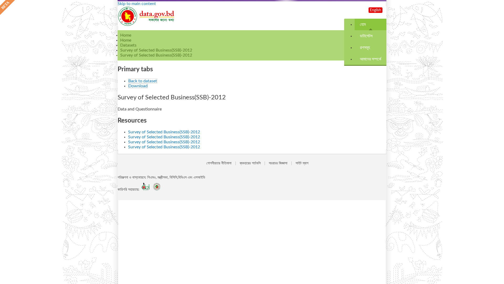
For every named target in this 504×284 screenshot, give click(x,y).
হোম (363, 24)
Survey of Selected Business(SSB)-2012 (156, 50)
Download (138, 86)
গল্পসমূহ (365, 47)
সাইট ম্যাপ (302, 163)
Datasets (128, 45)
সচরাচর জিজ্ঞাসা (278, 163)
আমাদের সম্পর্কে (370, 59)
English (375, 10)
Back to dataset (142, 81)
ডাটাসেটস (366, 36)
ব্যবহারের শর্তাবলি (250, 163)
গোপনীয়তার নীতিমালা (219, 163)
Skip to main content (137, 4)
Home (125, 40)
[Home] (146, 25)
